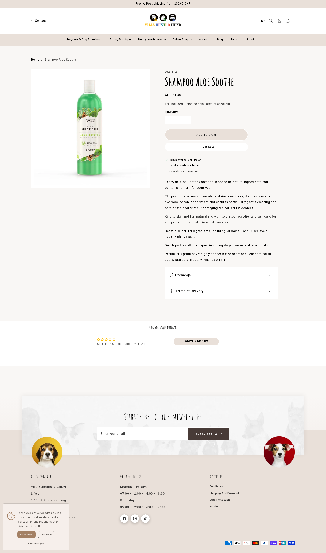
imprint (214, 506)
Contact (40, 20)
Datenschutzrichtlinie (31, 526)
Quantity (171, 112)
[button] (271, 21)
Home (35, 59)
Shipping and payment (224, 493)
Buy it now (206, 147)
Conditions (216, 486)
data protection (220, 499)
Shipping (191, 104)
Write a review (196, 341)
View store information (183, 171)
